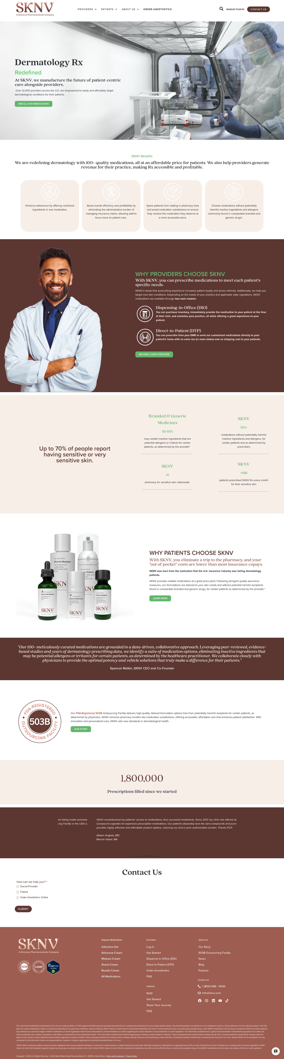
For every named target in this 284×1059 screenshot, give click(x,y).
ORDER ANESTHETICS (157, 9)
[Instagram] (206, 1000)
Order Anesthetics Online (34, 897)
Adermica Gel (109, 947)
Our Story (204, 947)
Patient (24, 892)
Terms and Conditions (115, 1056)
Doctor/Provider (29, 886)
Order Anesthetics (157, 970)
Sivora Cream (109, 964)
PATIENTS (107, 9)
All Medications (110, 976)
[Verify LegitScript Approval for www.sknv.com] (53, 973)
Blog (201, 964)
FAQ (149, 976)
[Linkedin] (213, 1000)
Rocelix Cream (110, 970)
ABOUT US (128, 9)
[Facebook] (199, 1000)
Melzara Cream (110, 958)
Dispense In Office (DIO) (161, 958)
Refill (150, 993)
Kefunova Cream (111, 953)
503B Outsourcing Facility (215, 953)
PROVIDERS (85, 9)
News (202, 958)
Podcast (203, 970)
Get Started (153, 953)
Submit (23, 908)
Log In (150, 947)
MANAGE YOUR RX (235, 9)
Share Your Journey (159, 1005)
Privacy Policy (131, 1056)
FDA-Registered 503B (89, 713)
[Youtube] (220, 1000)
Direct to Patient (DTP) (160, 964)
